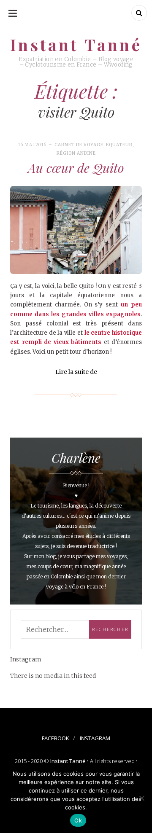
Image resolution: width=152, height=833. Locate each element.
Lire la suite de (76, 372)
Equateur (119, 145)
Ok (78, 820)
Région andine (76, 153)
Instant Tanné (68, 761)
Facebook (55, 738)
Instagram (95, 738)
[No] (141, 798)
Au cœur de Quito (76, 167)
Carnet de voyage (78, 145)
